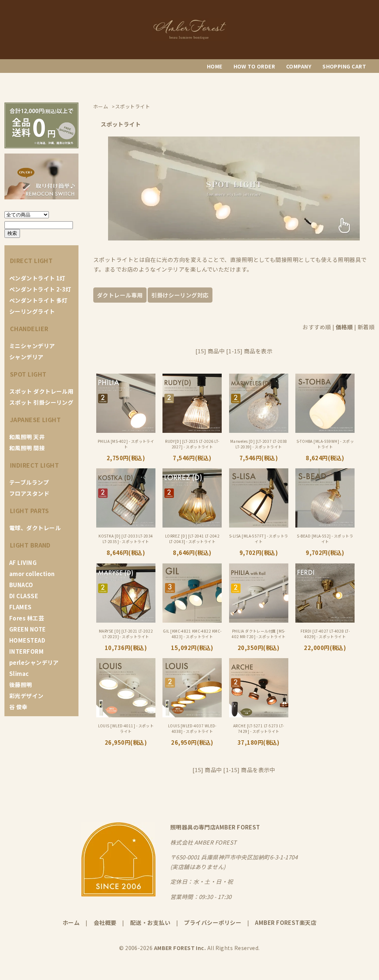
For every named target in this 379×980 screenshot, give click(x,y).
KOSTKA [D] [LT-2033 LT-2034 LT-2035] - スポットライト (125, 538)
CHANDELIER (29, 328)
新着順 (366, 327)
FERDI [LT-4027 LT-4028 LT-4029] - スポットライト (325, 633)
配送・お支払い (150, 922)
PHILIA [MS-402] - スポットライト (126, 443)
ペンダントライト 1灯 (37, 278)
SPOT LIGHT (28, 374)
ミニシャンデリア (32, 346)
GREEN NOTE (27, 629)
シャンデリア (26, 357)
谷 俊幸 (18, 707)
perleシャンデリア (34, 662)
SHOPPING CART (344, 66)
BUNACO (21, 585)
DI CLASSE (23, 596)
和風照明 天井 (27, 437)
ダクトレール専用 (120, 295)
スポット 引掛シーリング (41, 402)
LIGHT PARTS (29, 510)
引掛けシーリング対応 (180, 295)
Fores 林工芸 (26, 618)
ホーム (71, 922)
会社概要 (105, 922)
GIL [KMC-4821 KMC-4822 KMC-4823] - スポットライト (192, 633)
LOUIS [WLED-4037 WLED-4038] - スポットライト (192, 728)
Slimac (19, 673)
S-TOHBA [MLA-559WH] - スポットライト (325, 443)
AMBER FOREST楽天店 (285, 922)
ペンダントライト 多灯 (38, 300)
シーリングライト (32, 311)
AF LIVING (23, 562)
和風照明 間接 (27, 448)
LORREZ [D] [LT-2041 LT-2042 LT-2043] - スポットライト (192, 538)
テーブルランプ (29, 482)
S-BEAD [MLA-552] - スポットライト (325, 538)
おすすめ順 (316, 327)
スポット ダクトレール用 (41, 391)
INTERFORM (26, 651)
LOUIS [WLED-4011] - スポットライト (126, 728)
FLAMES (20, 607)
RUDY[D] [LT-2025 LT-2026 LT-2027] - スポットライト (192, 443)
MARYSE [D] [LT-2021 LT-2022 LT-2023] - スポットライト (126, 633)
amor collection (32, 573)
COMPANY (298, 66)
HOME (214, 66)
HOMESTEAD (27, 640)
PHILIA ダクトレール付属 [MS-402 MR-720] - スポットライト (258, 633)
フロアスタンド (29, 493)
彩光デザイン (26, 696)
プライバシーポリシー (212, 922)
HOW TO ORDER (254, 66)
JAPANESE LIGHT (35, 419)
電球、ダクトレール (35, 528)
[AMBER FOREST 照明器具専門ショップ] (189, 38)
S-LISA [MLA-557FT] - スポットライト (258, 538)
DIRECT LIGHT (31, 260)
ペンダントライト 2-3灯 (40, 289)
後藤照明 (20, 684)
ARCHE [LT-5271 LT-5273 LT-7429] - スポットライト (258, 728)
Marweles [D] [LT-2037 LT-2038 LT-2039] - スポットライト (258, 443)
